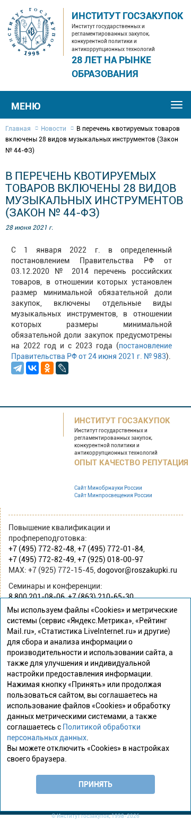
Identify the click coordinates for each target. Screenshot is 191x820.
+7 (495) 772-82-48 (41, 549)
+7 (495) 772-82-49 (41, 559)
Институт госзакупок (127, 15)
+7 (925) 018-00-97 (110, 559)
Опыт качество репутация (131, 462)
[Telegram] (17, 368)
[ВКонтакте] (32, 368)
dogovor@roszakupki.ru (137, 570)
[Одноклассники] (47, 368)
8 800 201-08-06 (36, 596)
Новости (53, 128)
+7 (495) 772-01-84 (110, 549)
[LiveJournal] (62, 368)
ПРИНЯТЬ (95, 784)
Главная (18, 128)
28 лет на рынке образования (111, 66)
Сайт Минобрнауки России (108, 488)
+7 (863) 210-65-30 (101, 596)
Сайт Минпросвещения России (113, 495)
